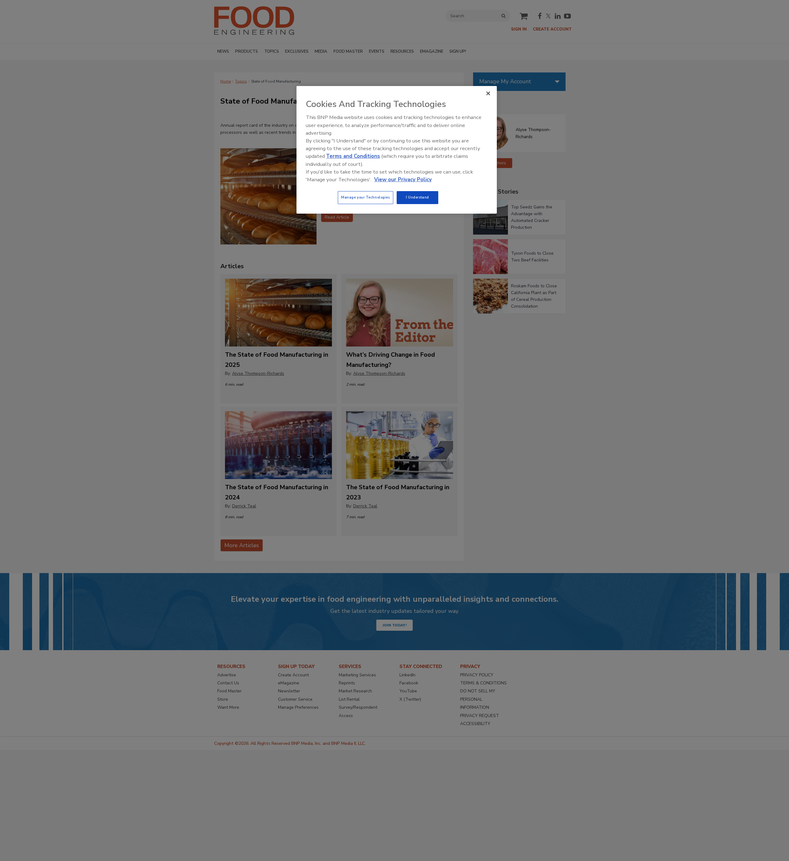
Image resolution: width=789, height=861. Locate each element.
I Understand (417, 197)
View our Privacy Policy (403, 179)
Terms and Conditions (353, 156)
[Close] (488, 93)
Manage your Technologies (365, 197)
